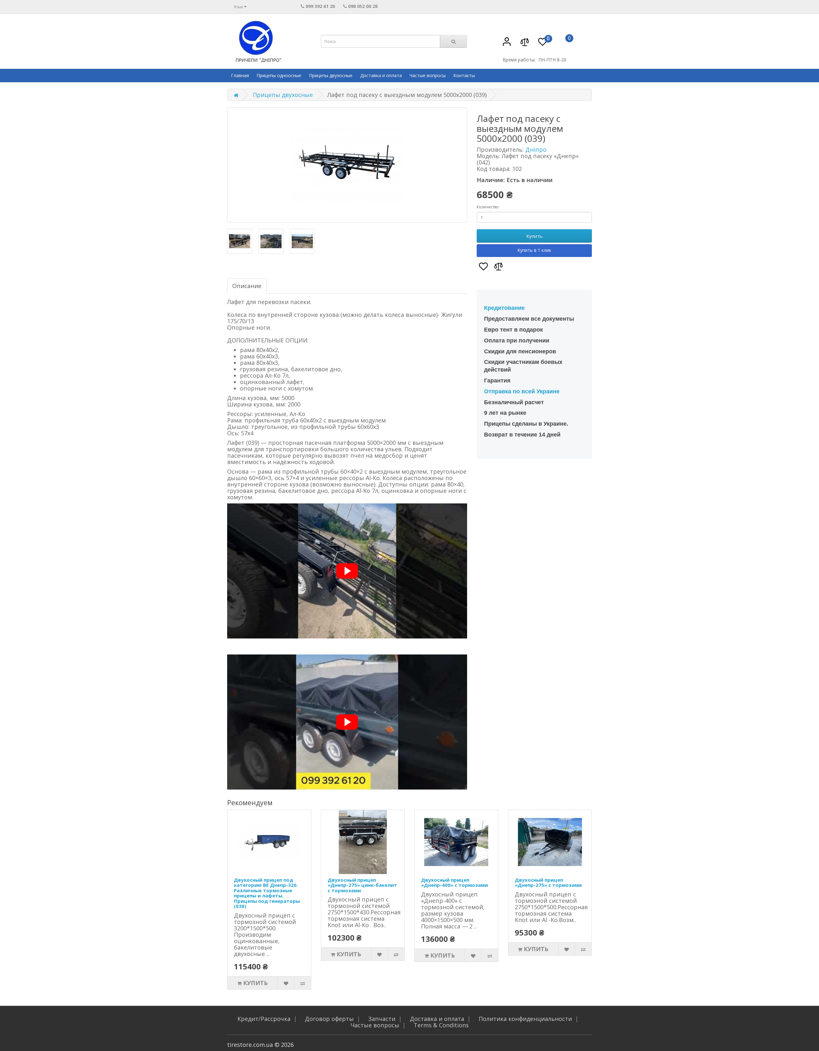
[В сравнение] (524, 45)
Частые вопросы (428, 75)
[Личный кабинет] (507, 45)
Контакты (464, 75)
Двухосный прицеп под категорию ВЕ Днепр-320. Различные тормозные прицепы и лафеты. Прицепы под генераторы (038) (267, 893)
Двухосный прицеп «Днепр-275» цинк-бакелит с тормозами (362, 885)
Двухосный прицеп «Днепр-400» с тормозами (454, 882)
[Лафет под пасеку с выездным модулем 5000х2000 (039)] (347, 164)
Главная (240, 75)
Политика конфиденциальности (525, 1019)
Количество (488, 207)
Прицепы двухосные (331, 75)
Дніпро (535, 149)
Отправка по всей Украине (522, 391)
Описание (246, 286)
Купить (534, 236)
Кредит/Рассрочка (263, 1019)
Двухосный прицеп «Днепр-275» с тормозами (548, 882)
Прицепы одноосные (279, 75)
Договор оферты (329, 1019)
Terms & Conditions (441, 1025)
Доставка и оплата (381, 75)
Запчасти (381, 1019)
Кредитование (504, 308)
